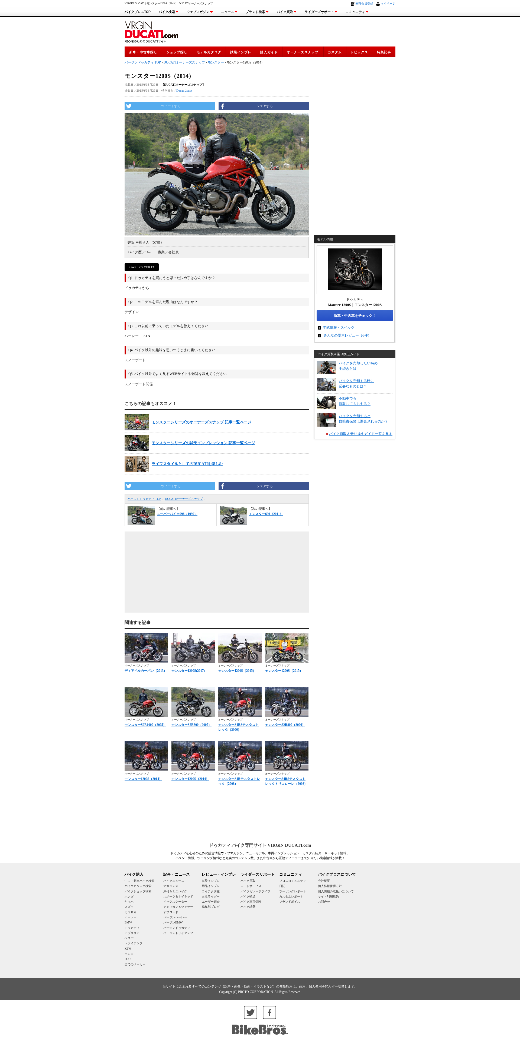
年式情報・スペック (339, 327)
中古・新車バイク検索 (139, 880)
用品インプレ (211, 886)
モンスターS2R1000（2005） (145, 725)
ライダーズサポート (319, 12)
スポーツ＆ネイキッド (178, 896)
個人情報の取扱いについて (336, 891)
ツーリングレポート (292, 891)
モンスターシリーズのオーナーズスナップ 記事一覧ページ (201, 422)
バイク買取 (285, 12)
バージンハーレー (175, 917)
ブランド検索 (255, 12)
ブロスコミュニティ (292, 880)
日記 (282, 886)
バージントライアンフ (178, 933)
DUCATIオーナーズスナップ (184, 498)
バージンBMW (173, 922)
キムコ (129, 953)
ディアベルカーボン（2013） (146, 671)
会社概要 (324, 880)
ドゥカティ (132, 927)
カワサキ (130, 912)
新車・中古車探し (143, 52)
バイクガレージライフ (255, 891)
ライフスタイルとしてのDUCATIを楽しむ (187, 464)
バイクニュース (173, 880)
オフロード (170, 912)
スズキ (129, 906)
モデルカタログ (209, 52)
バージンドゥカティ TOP (144, 498)
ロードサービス (250, 886)
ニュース (227, 12)
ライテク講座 (211, 891)
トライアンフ (133, 943)
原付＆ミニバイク (175, 891)
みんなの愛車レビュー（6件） (347, 335)
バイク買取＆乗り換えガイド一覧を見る (360, 434)
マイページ (388, 3)
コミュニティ (355, 12)
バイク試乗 (247, 906)
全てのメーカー (135, 964)
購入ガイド (269, 52)
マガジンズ (170, 886)
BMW (128, 922)
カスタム (335, 52)
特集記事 (384, 52)
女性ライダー (211, 896)
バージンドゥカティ (176, 927)
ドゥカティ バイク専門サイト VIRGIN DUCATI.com (260, 845)
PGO (128, 959)
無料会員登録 (364, 3)
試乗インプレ (240, 52)
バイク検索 (167, 12)
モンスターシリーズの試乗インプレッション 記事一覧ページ (203, 443)
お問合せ (324, 901)
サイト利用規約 (328, 896)
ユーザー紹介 (211, 901)
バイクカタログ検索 (138, 886)
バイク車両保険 (250, 901)
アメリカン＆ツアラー (178, 906)
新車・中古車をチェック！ (355, 316)
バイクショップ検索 (138, 891)
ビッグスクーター (175, 901)
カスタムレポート (291, 896)
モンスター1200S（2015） (237, 671)
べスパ (129, 938)
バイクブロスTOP (138, 12)
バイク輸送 (247, 896)
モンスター (216, 62)
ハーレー (130, 917)
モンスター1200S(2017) (188, 671)
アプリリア (132, 933)
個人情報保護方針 (330, 886)
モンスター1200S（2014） (143, 779)
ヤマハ (129, 901)
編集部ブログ (211, 906)
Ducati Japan (184, 90)
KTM (128, 948)
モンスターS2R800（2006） (285, 725)
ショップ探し (176, 52)
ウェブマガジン (198, 12)
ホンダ (129, 896)
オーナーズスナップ (302, 52)
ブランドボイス (289, 901)
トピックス (359, 52)
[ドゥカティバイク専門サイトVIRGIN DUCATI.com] (152, 31)
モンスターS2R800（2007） (191, 725)
